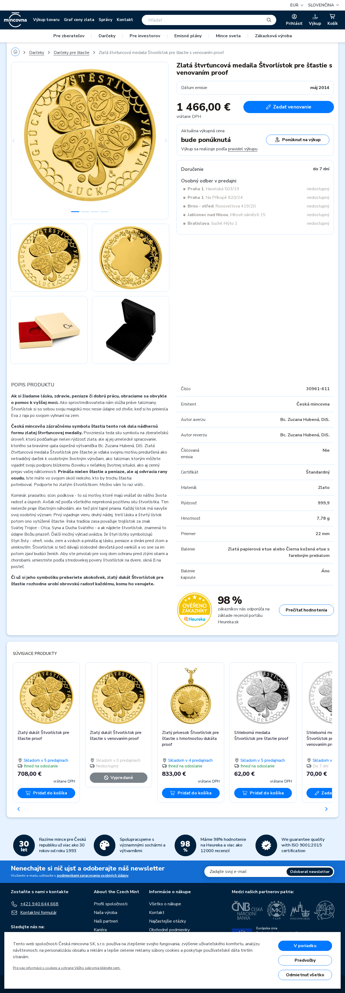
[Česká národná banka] (247, 910)
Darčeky (107, 36)
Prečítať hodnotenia (306, 610)
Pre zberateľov (68, 36)
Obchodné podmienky (169, 930)
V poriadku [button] (305, 946)
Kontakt (125, 19)
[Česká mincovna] (15, 20)
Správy (105, 19)
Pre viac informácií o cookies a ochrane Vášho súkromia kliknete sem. (66, 967)
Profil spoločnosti (110, 904)
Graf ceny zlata (79, 19)
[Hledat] (269, 20)
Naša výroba (105, 913)
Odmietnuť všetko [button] (305, 975)
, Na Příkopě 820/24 (215, 197)
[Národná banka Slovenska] (324, 910)
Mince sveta (228, 36)
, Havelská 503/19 (213, 189)
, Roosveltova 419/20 (222, 206)
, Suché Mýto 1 (212, 223)
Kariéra (100, 930)
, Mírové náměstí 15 (226, 215)
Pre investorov (145, 36)
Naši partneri (106, 921)
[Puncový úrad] (300, 910)
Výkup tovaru (46, 19)
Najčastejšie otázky (167, 921)
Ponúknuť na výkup (301, 140)
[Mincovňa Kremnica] (276, 910)
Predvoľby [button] (305, 960)
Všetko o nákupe (165, 904)
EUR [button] (294, 5)
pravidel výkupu (242, 149)
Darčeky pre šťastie (71, 52)
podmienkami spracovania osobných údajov (93, 875)
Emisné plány (188, 36)
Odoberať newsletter (310, 871)
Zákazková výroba (273, 36)
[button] (323, 5)
